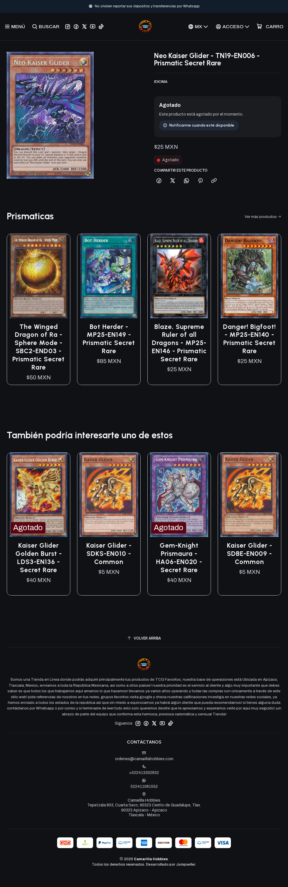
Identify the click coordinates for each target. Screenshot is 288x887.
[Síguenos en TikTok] (101, 26)
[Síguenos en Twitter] (84, 26)
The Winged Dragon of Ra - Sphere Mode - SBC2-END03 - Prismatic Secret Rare (38, 347)
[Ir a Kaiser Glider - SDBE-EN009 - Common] (249, 495)
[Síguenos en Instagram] (68, 26)
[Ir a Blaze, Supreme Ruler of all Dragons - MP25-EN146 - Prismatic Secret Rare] (179, 276)
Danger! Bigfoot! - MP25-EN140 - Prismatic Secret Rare (249, 339)
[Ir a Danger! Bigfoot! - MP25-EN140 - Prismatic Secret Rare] (249, 276)
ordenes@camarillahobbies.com (144, 759)
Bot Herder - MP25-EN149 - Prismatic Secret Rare (109, 339)
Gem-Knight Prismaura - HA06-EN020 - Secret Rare (179, 557)
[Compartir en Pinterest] (200, 181)
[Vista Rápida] (60, 276)
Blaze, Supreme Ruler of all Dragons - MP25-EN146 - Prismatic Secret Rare (179, 343)
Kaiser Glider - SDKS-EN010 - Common (109, 553)
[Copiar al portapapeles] (214, 181)
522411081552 (144, 786)
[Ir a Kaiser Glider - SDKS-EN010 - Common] (108, 495)
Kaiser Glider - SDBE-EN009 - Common (249, 553)
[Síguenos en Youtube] (93, 26)
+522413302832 (144, 773)
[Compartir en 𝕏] (172, 181)
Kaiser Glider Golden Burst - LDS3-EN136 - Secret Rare (38, 557)
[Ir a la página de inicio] (145, 26)
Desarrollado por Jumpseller (170, 864)
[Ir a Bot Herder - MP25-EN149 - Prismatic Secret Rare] (108, 276)
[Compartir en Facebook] (159, 181)
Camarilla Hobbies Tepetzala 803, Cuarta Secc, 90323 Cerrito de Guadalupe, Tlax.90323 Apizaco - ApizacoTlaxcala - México (144, 807)
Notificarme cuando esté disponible (201, 125)
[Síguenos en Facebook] (76, 26)
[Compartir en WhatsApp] (186, 181)
